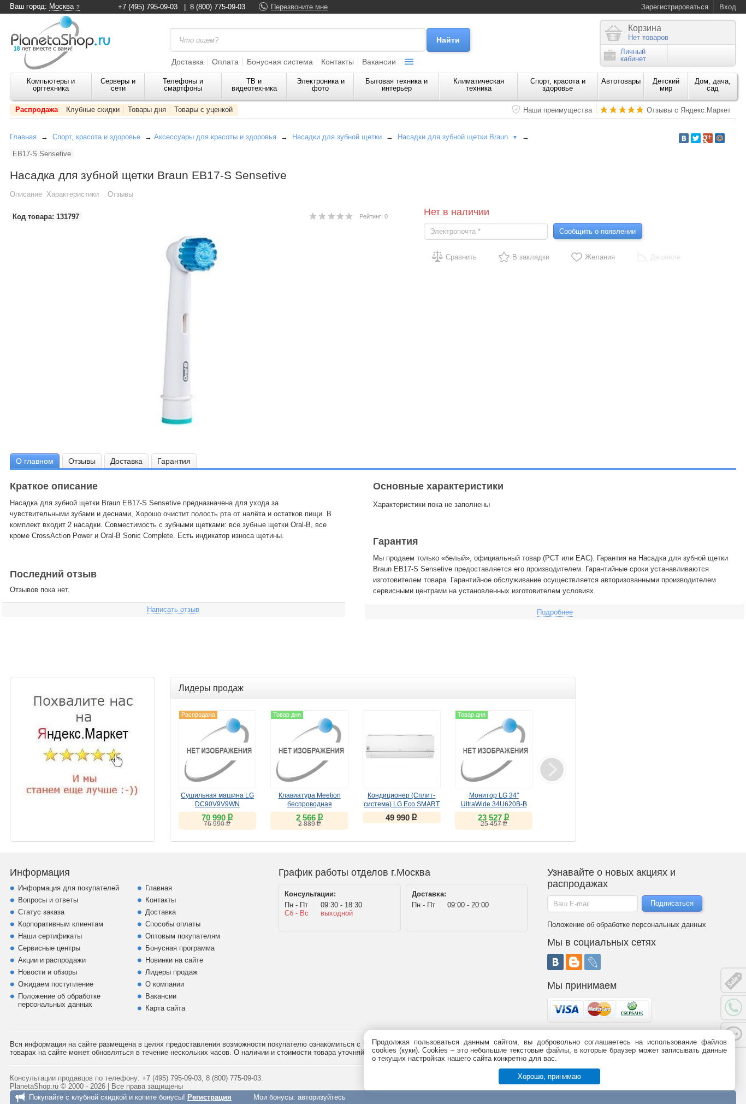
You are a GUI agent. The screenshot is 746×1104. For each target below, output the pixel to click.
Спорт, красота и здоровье (557, 84)
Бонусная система (280, 61)
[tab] (35, 460)
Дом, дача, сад (713, 84)
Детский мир (666, 84)
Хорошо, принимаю (549, 1076)
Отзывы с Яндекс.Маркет (689, 110)
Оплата (225, 61)
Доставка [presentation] (126, 461)
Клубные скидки (93, 109)
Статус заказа (41, 912)
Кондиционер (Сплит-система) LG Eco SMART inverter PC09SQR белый (401, 804)
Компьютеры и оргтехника (51, 84)
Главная (23, 137)
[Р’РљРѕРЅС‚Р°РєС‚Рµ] (684, 138)
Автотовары (621, 81)
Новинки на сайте (174, 960)
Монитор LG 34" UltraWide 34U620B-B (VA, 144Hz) (494, 804)
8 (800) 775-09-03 (217, 7)
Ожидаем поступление (55, 984)
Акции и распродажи (52, 960)
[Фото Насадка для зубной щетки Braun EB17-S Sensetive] (199, 330)
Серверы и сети (117, 84)
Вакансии (379, 61)
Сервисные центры (49, 948)
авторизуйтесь (322, 1097)
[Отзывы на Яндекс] (82, 749)
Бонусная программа (180, 948)
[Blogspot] (574, 962)
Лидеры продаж (171, 972)
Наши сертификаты (50, 936)
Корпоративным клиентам (60, 924)
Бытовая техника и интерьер (396, 84)
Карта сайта (165, 1008)
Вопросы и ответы (48, 900)
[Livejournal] (592, 962)
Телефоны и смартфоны (183, 84)
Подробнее (555, 612)
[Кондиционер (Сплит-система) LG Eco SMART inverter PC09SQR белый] (402, 749)
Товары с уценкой (203, 109)
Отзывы (120, 194)
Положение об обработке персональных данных (59, 1000)
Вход (727, 7)
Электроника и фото (321, 84)
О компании (164, 984)
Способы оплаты (172, 924)
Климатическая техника (478, 84)
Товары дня (147, 109)
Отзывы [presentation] (82, 461)
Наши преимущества (557, 110)
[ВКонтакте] (555, 962)
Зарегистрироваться (674, 7)
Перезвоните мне (299, 7)
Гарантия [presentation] (174, 461)
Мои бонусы (273, 1097)
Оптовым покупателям (182, 936)
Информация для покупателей (68, 888)
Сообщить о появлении (597, 231)
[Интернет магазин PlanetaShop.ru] (64, 42)
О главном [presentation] (35, 461)
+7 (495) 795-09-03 (147, 7)
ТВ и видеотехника (254, 84)
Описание (26, 194)
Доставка (187, 61)
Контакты (337, 61)
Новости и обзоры (47, 972)
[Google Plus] (708, 138)
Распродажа (36, 109)
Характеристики (72, 194)
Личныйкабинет (633, 55)
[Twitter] (696, 138)
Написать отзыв (173, 609)
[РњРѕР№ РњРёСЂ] (720, 138)
